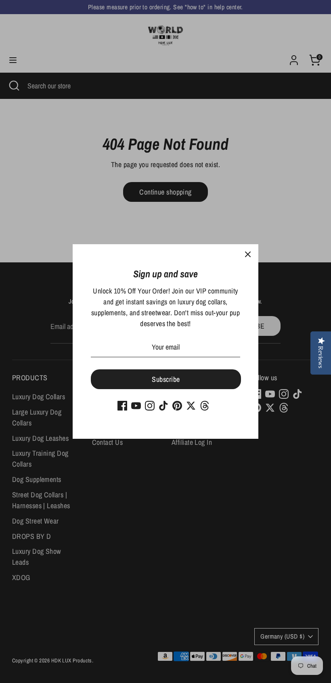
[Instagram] (150, 406)
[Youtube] (136, 406)
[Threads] (204, 406)
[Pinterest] (177, 406)
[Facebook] (122, 406)
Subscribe (166, 379)
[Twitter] (191, 406)
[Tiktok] (163, 406)
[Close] (248, 255)
